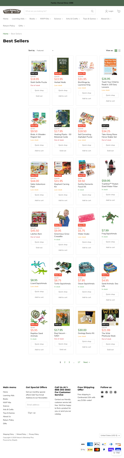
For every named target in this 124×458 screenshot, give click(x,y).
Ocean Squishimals (86, 283)
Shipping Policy (8, 434)
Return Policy (9, 25)
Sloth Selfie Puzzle (39, 82)
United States (109, 435)
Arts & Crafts (72, 18)
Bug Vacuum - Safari (60, 334)
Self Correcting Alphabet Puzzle (85, 135)
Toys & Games (89, 18)
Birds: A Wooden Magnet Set (38, 135)
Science (58, 18)
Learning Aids (18, 18)
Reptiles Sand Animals (37, 334)
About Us (105, 18)
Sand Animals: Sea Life (110, 285)
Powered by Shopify (10, 440)
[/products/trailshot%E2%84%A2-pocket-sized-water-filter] (110, 168)
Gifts (21, 25)
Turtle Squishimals (62, 283)
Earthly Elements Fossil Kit (85, 185)
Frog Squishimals (109, 233)
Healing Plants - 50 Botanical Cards (62, 135)
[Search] (92, 11)
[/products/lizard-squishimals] (39, 267)
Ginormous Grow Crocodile (61, 235)
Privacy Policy (34, 434)
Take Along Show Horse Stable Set (109, 135)
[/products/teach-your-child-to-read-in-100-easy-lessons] (110, 66)
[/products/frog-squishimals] (110, 218)
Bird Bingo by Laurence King (84, 83)
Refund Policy (21, 434)
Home (5, 18)
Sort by (31, 50)
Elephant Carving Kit (61, 185)
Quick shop (39, 90)
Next (85, 362)
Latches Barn (36, 234)
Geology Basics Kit (86, 333)
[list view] (119, 50)
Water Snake (83, 234)
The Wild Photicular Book (109, 334)
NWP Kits (45, 18)
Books (33, 18)
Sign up (32, 412)
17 (79, 362)
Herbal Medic (60, 82)
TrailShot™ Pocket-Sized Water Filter (110, 185)
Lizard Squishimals (39, 283)
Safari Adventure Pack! (38, 185)
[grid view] (116, 50)
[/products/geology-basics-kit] (86, 317)
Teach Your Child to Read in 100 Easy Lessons (110, 84)
